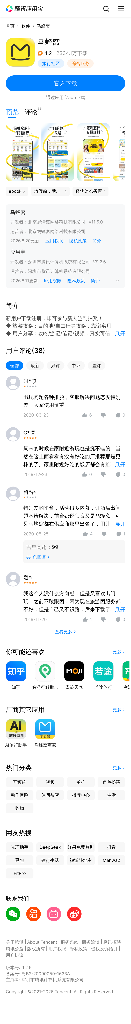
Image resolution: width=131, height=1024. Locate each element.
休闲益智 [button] (50, 795)
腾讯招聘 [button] (112, 942)
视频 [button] (50, 782)
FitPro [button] (20, 873)
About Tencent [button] (42, 942)
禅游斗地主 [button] (81, 860)
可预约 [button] (19, 782)
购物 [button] (19, 808)
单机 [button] (80, 782)
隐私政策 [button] (78, 240)
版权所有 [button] (36, 948)
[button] (24, 8)
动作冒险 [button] (19, 795)
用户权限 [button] (57, 948)
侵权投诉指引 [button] (104, 948)
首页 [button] (10, 26)
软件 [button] (25, 26)
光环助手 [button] (19, 847)
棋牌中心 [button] (81, 795)
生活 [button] (111, 795)
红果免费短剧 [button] (81, 847)
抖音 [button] (111, 847)
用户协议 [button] (15, 955)
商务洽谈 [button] (91, 942)
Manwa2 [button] (111, 860)
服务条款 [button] (69, 942)
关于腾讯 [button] (15, 942)
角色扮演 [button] (111, 782)
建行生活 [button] (50, 860)
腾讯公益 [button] (15, 948)
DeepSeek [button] (50, 847)
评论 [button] (31, 111)
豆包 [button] (19, 860)
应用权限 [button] (54, 240)
